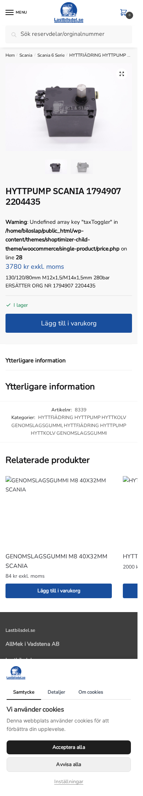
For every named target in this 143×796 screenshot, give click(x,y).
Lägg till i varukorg (69, 323)
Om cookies (90, 692)
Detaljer (56, 692)
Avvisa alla (68, 764)
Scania (25, 55)
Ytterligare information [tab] (36, 360)
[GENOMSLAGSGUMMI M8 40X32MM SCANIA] (59, 511)
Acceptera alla (68, 747)
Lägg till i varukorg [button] (58, 590)
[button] (121, 73)
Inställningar (68, 781)
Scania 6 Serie (51, 55)
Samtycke (23, 692)
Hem (10, 55)
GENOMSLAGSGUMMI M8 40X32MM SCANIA (56, 561)
